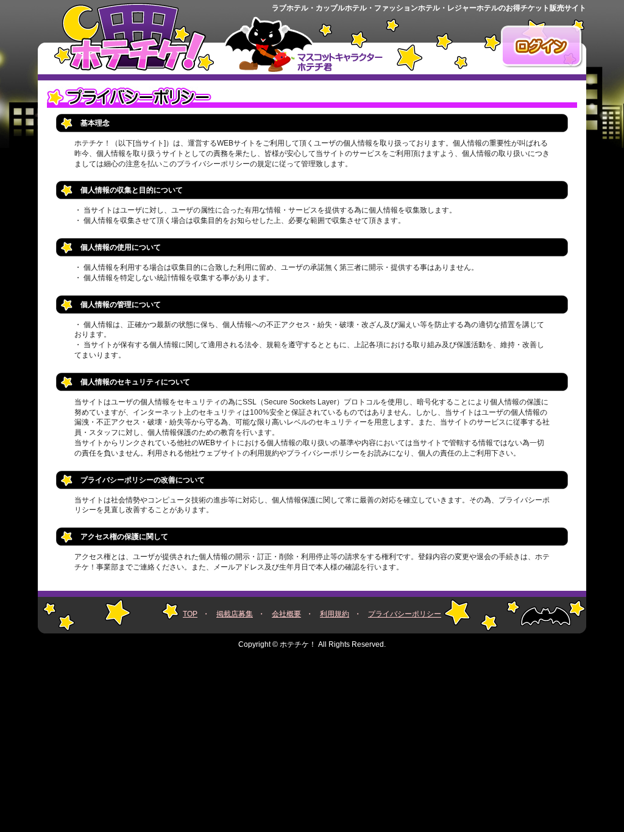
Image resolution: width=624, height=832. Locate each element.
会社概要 (286, 614)
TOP (190, 614)
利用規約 (334, 614)
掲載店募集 (234, 614)
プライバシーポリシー (404, 614)
